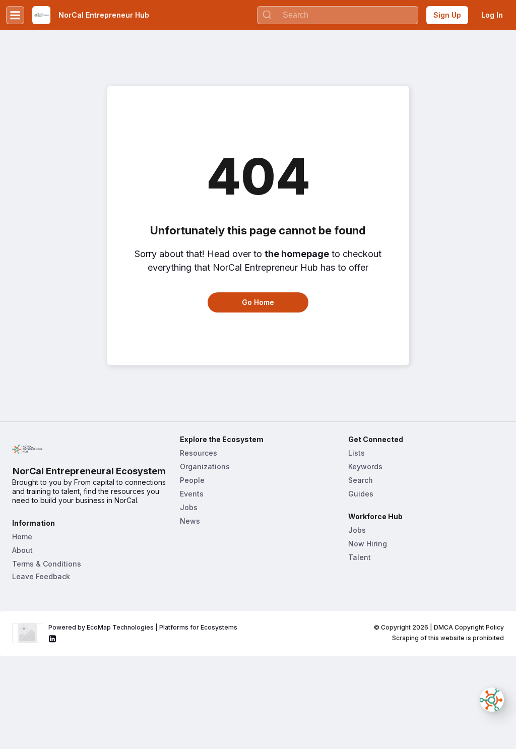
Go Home (258, 302)
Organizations (205, 466)
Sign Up (447, 15)
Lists (356, 453)
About (22, 550)
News (190, 521)
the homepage (297, 253)
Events (192, 493)
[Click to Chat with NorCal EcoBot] (492, 700)
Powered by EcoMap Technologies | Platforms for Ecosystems (142, 627)
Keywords (365, 466)
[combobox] (337, 15)
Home (22, 536)
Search (360, 480)
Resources (198, 453)
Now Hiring (367, 543)
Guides (360, 493)
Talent (359, 557)
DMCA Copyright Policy (469, 627)
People (192, 480)
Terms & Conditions (46, 563)
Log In (492, 15)
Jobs (189, 507)
